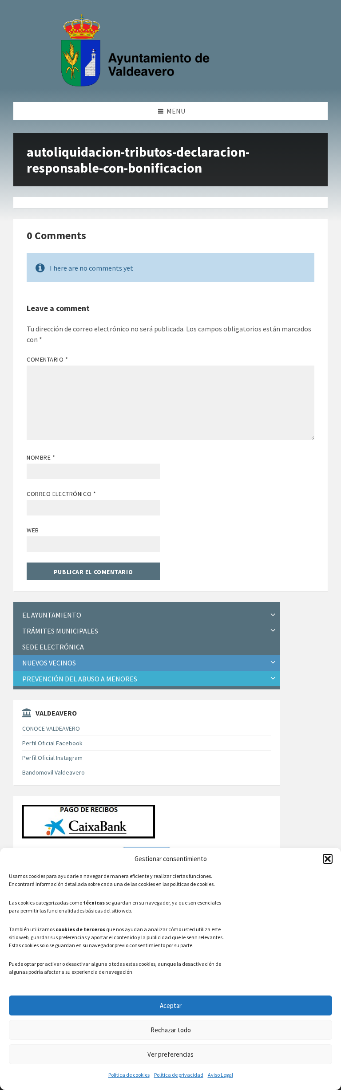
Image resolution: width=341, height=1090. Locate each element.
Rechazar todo (171, 1030)
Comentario (47, 359)
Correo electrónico (61, 494)
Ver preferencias (170, 1054)
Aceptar (171, 1005)
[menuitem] (146, 615)
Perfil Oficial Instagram (52, 758)
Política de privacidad (178, 1074)
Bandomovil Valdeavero (53, 772)
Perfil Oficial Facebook (52, 743)
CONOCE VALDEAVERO (51, 728)
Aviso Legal (220, 1074)
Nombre (41, 457)
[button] (327, 858)
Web (33, 530)
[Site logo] (137, 84)
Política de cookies (129, 1074)
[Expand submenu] (273, 615)
